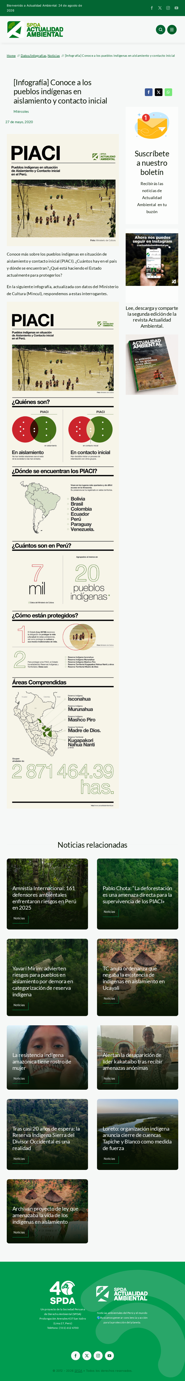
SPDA (78, 1370)
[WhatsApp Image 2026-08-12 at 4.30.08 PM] (152, 336)
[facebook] (152, 8)
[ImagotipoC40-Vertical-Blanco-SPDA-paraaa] (62, 1281)
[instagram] (168, 8)
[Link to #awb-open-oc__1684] (172, 29)
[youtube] (176, 8)
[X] (159, 92)
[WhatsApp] (168, 92)
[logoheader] (35, 22)
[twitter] (160, 8)
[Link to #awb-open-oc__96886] (160, 29)
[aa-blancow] (122, 1287)
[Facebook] (149, 92)
